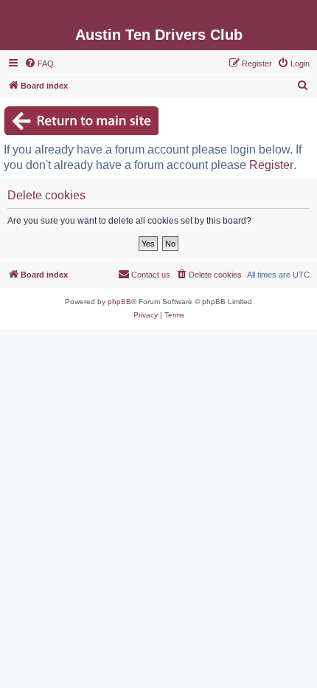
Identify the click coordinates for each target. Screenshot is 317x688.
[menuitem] (39, 63)
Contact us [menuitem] (150, 274)
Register (271, 165)
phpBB (119, 301)
